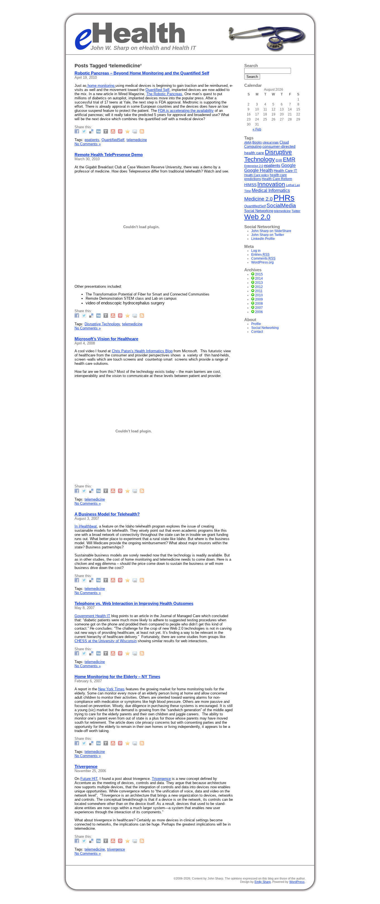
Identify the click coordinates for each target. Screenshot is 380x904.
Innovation (271, 184)
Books (257, 142)
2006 (259, 312)
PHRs (284, 197)
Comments (263, 258)
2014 (259, 278)
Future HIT (88, 779)
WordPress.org (262, 262)
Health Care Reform (277, 179)
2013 (259, 283)
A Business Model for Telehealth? (107, 514)
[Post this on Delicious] (92, 131)
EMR (289, 159)
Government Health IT (92, 616)
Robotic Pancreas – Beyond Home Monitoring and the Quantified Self (142, 73)
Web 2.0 (257, 217)
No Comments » (88, 144)
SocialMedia (281, 205)
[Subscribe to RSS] (142, 131)
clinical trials (271, 142)
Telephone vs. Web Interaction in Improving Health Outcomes (134, 603)
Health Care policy (256, 175)
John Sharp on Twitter (267, 235)
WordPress (297, 881)
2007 (259, 308)
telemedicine (137, 140)
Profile (256, 324)
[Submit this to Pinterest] (121, 131)
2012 (259, 287)
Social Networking (258, 211)
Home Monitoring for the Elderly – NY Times (117, 676)
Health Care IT (285, 171)
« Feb (257, 129)
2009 (259, 299)
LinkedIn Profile (263, 239)
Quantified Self (157, 90)
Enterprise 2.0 (253, 166)
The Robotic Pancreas (164, 94)
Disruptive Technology (102, 324)
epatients (92, 140)
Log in (256, 251)
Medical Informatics (271, 190)
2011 (259, 291)
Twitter (296, 211)
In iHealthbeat (86, 526)
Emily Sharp (263, 881)
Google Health (258, 170)
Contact (257, 332)
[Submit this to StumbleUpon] (114, 131)
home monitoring (101, 85)
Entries (260, 255)
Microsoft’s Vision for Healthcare (106, 338)
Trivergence (86, 766)
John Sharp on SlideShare (271, 231)
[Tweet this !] (85, 131)
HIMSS (250, 185)
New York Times (111, 689)
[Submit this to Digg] (99, 131)
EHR (279, 160)
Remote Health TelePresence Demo (109, 154)
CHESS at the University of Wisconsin (106, 641)
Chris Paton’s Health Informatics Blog (142, 351)
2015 (259, 274)
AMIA (247, 142)
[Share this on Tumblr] (106, 131)
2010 (259, 295)
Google (288, 165)
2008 (259, 304)
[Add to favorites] (128, 131)
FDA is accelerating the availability (186, 111)
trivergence (116, 849)
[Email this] (135, 131)
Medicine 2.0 (258, 199)
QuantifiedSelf (113, 140)
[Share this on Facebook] (77, 131)
